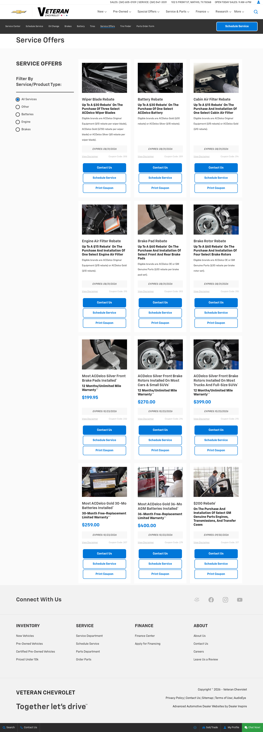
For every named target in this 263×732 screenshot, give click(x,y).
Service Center (12, 26)
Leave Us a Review (206, 659)
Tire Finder (125, 26)
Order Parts (83, 659)
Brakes (68, 26)
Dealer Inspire (238, 706)
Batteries (27, 114)
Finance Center (145, 636)
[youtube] (240, 600)
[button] (256, 12)
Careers (199, 651)
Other (25, 107)
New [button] (101, 12)
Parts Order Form (145, 26)
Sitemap (207, 698)
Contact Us (104, 167)
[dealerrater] (197, 600)
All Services (29, 99)
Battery (81, 26)
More (238, 12)
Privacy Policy (175, 698)
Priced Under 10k (27, 659)
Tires (92, 26)
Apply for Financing (147, 644)
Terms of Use (223, 698)
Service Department (89, 636)
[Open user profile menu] (258, 2)
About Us (200, 636)
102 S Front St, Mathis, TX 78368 (191, 2)
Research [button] (221, 12)
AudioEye (240, 698)
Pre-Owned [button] (120, 12)
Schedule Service (34, 26)
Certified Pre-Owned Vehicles (35, 651)
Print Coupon (104, 188)
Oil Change (53, 26)
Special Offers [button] (146, 12)
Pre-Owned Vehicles (29, 644)
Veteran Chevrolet (235, 689)
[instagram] (225, 600)
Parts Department (88, 651)
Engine (25, 122)
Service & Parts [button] (176, 12)
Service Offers (107, 26)
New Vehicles (25, 636)
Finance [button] (201, 12)
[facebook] (211, 600)
